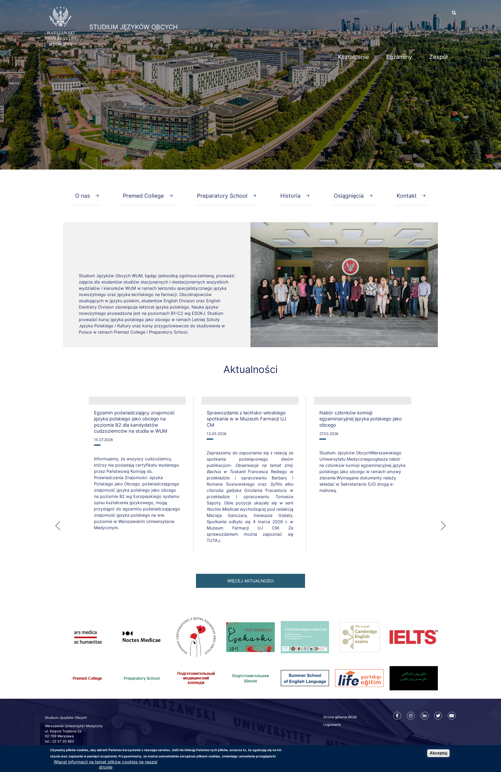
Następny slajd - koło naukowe (440, 525)
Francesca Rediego (269, 471)
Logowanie (332, 724)
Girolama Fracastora (267, 490)
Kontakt (407, 195)
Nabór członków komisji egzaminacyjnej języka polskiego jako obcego (360, 419)
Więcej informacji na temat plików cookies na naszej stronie (105, 764)
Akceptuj (438, 753)
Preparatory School (222, 195)
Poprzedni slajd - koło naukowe (60, 525)
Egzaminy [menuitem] (399, 56)
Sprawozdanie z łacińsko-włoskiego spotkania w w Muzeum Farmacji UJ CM (246, 419)
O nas (82, 195)
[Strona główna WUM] (60, 44)
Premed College (143, 195)
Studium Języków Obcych (133, 27)
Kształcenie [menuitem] (353, 56)
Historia (290, 195)
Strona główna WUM (340, 717)
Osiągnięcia (349, 195)
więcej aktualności (250, 580)
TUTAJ (213, 540)
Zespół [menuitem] (438, 56)
